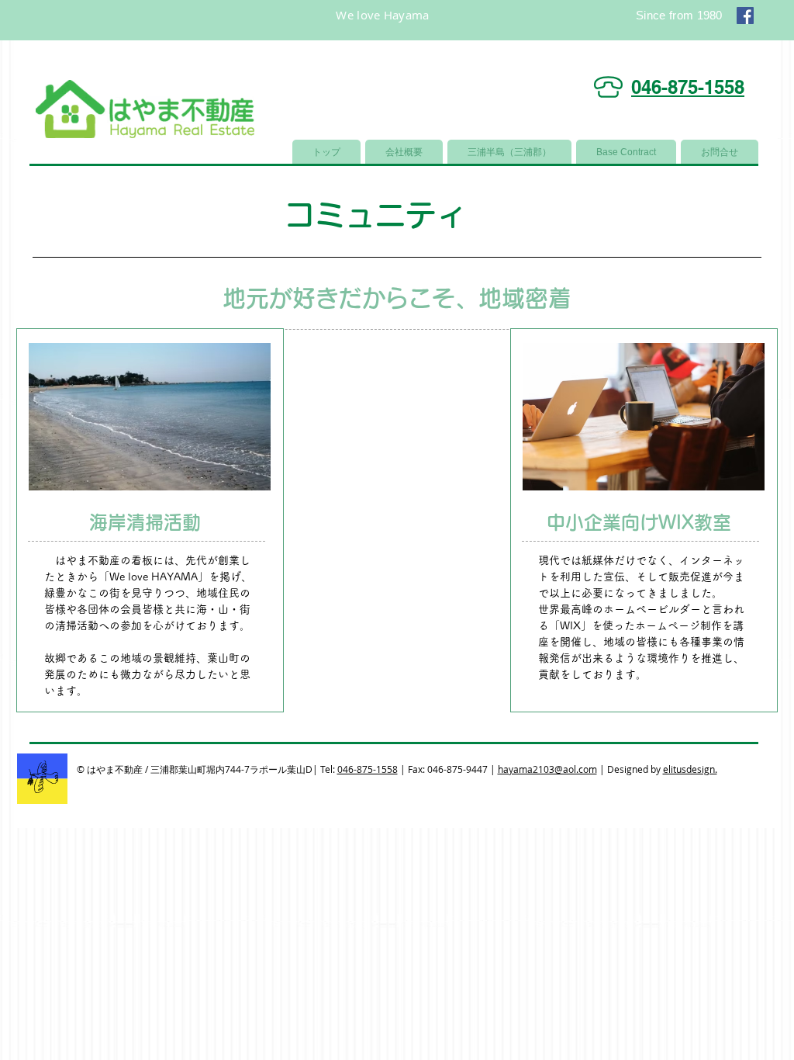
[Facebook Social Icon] (745, 15)
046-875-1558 (367, 769)
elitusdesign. (690, 769)
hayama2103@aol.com (547, 769)
